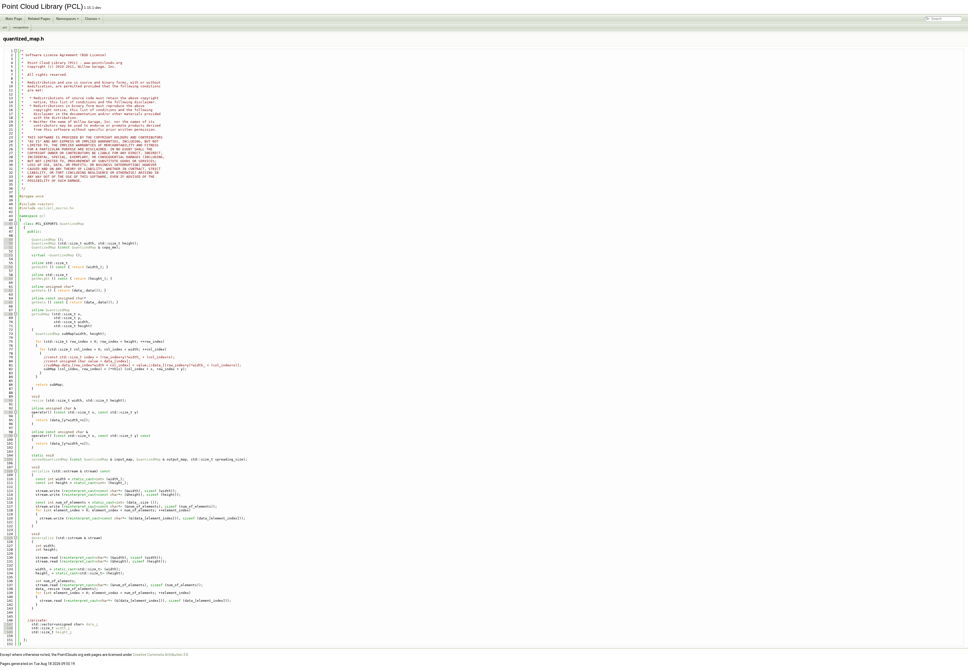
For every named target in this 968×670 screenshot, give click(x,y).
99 (8, 436)
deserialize (43, 538)
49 (8, 239)
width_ (62, 628)
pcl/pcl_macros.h (56, 208)
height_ (63, 632)
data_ (91, 624)
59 (8, 278)
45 (8, 224)
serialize (41, 471)
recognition (20, 27)
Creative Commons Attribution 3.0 (160, 655)
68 (8, 314)
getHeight (41, 278)
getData (39, 290)
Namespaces (66, 19)
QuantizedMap (72, 224)
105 (8, 459)
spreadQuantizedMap (50, 459)
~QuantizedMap (61, 255)
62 (8, 290)
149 (8, 632)
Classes (91, 19)
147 (8, 624)
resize (38, 400)
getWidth (40, 267)
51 (8, 247)
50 (8, 243)
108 (8, 471)
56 (8, 267)
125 (8, 538)
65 (8, 302)
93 (8, 412)
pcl (5, 27)
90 (8, 400)
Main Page (14, 19)
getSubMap (41, 314)
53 (8, 255)
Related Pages (39, 19)
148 (8, 628)
